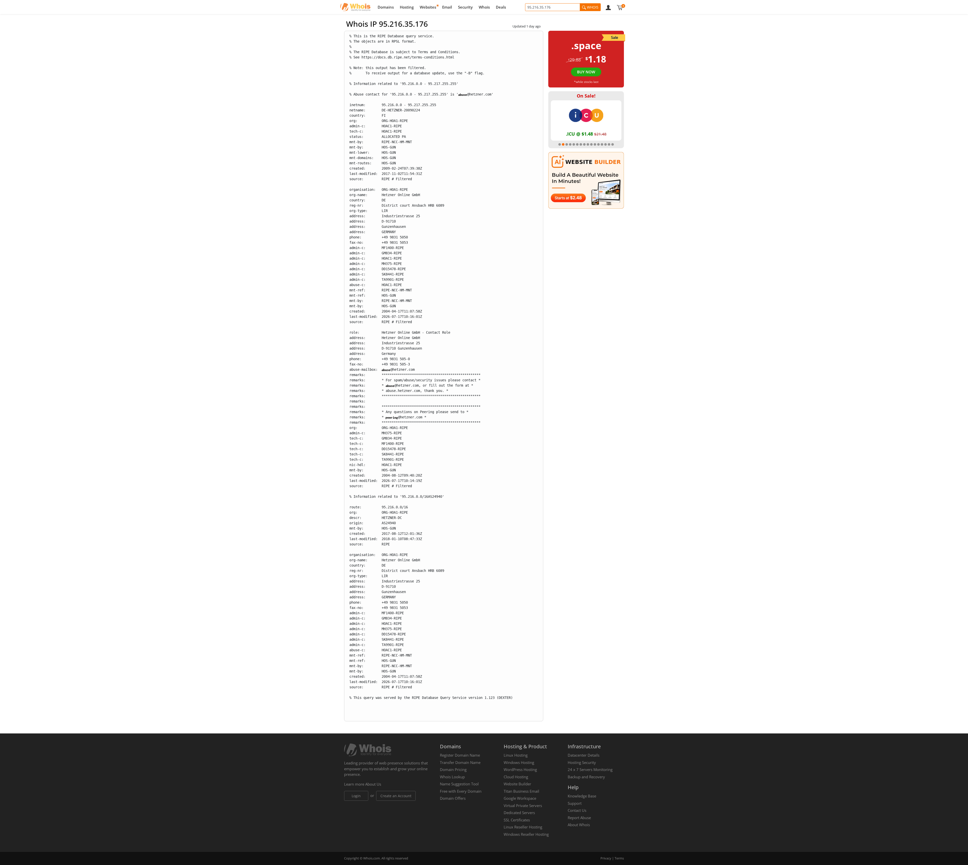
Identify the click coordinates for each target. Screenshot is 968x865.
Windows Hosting (519, 762)
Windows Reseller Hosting (526, 834)
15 (609, 144)
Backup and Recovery (586, 776)
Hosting (407, 7)
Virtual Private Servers (523, 805)
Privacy (605, 858)
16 (612, 144)
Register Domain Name (460, 755)
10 (591, 144)
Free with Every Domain (460, 791)
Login (356, 795)
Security (465, 7)
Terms (619, 858)
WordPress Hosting (520, 769)
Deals (501, 7)
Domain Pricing (453, 769)
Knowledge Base (582, 795)
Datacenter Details (583, 755)
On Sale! (586, 96)
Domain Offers (453, 798)
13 (602, 144)
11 (595, 144)
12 (598, 144)
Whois (484, 7)
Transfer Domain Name (460, 762)
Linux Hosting (516, 755)
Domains (386, 7)
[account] (608, 7)
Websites (428, 7)
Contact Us (577, 810)
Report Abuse (579, 817)
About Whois (579, 824)
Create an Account (395, 795)
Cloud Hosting (516, 776)
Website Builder (517, 783)
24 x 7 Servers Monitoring (590, 769)
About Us (373, 784)
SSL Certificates (517, 819)
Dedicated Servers (519, 812)
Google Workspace (520, 798)
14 (605, 144)
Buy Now (586, 71)
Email (447, 7)
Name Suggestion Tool (459, 783)
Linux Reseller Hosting (523, 826)
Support (575, 803)
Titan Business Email (521, 791)
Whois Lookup (452, 776)
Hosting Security (582, 762)
